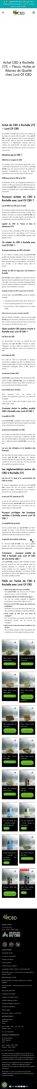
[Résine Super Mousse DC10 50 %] (27, 746)
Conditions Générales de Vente (9, 1000)
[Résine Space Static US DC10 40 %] (10, 713)
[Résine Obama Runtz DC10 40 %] (27, 713)
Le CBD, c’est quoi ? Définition (9, 966)
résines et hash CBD (29, 378)
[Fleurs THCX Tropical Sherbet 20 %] (10, 680)
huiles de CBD (15, 145)
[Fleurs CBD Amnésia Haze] (27, 680)
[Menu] (3, 12)
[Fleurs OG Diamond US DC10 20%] (10, 778)
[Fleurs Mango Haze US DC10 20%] (27, 648)
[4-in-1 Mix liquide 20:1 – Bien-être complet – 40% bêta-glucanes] (10, 810)
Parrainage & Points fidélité (8, 994)
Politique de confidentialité (8, 1007)
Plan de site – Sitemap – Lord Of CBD (11, 1013)
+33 (9, 1050)
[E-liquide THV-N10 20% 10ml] (27, 778)
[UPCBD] (11, 934)
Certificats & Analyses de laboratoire (11, 1003)
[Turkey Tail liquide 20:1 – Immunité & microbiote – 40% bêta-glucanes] (10, 842)
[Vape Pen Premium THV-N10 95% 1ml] (27, 876)
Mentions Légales (6, 1010)
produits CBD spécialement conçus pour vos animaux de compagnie (18, 398)
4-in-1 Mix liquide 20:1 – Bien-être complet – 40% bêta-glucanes (9, 823)
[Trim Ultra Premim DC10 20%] (10, 746)
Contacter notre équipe (7, 959)
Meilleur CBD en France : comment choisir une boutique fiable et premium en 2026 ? (18, 973)
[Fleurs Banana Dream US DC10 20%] (10, 648)
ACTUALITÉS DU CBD (7, 953)
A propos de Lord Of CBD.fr (9, 956)
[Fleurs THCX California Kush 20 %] (27, 842)
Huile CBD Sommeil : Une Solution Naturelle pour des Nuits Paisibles (16, 986)
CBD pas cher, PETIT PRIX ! (8, 991)
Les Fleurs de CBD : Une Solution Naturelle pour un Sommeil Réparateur (17, 981)
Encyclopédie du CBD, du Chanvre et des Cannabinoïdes (16, 969)
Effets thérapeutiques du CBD (9, 977)
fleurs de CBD (9, 341)
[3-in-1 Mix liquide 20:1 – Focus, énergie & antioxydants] (27, 810)
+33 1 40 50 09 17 (9, 1032)
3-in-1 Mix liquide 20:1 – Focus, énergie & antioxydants (27, 823)
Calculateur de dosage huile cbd (10, 997)
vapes (3, 148)
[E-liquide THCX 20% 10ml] (10, 876)
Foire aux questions (6, 963)
